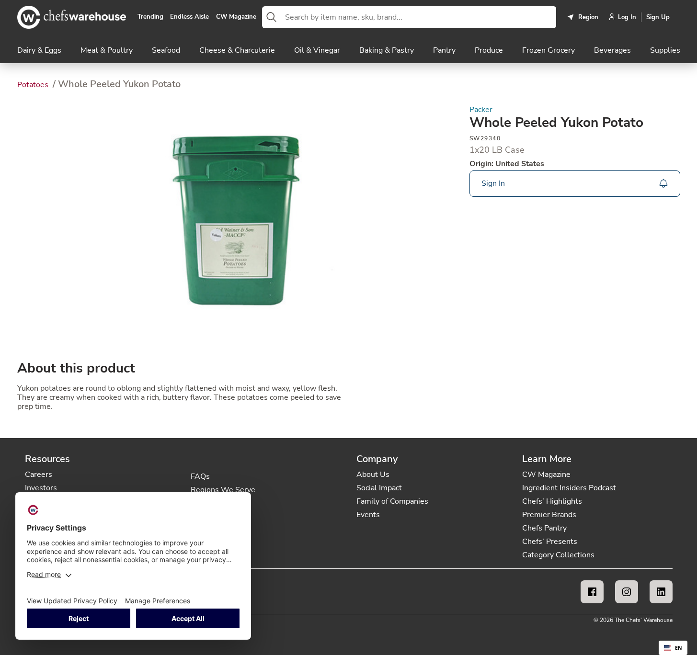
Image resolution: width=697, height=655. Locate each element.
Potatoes (33, 84)
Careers (38, 474)
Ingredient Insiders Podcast (569, 488)
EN (678, 648)
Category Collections (558, 555)
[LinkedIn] (661, 591)
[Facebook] (592, 591)
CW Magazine (236, 17)
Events (368, 515)
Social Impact (379, 488)
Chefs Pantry (544, 528)
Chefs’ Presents (549, 541)
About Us (372, 474)
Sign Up (658, 17)
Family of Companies (392, 501)
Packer (480, 109)
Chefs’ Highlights (552, 501)
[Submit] (271, 17)
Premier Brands (549, 515)
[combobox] (418, 17)
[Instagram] (626, 591)
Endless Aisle (189, 17)
